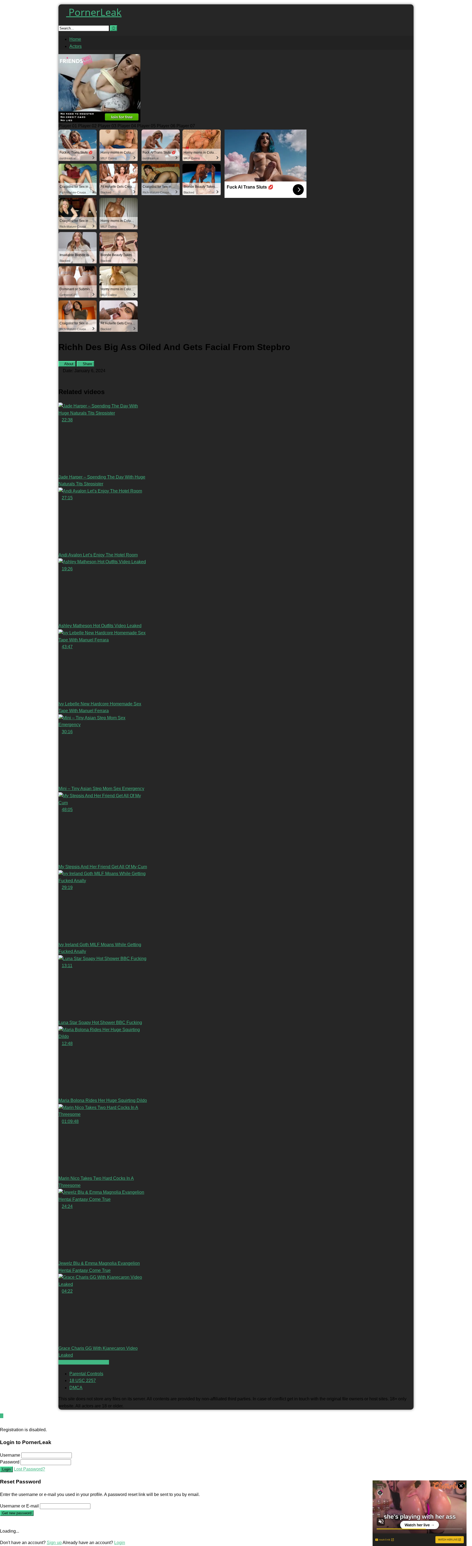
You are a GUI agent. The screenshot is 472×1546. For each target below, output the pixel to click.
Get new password (16, 1513)
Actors (75, 46)
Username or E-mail (19, 1506)
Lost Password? (29, 1469)
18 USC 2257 (82, 1380)
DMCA (75, 1387)
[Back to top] (1, 1415)
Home (75, 39)
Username (10, 1455)
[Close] (1, 1422)
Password (9, 1462)
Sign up (54, 1542)
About (68, 364)
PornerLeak (94, 12)
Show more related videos (83, 1362)
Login (6, 1469)
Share (87, 364)
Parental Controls (86, 1373)
